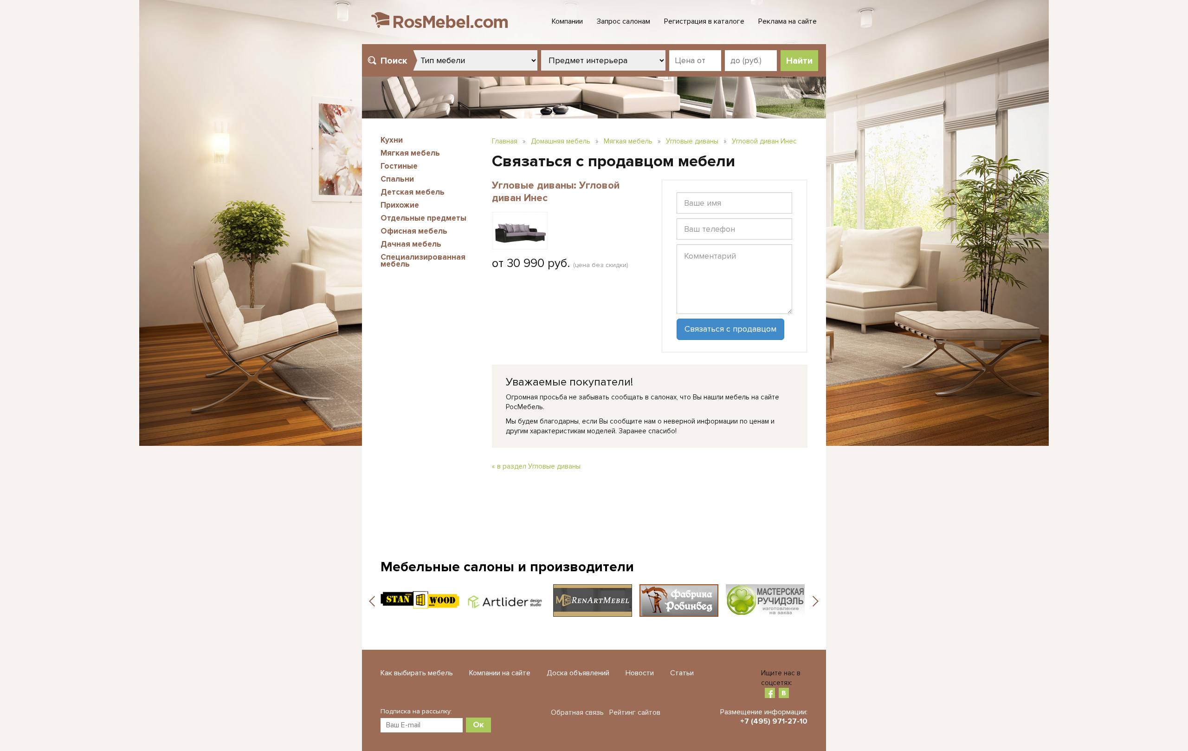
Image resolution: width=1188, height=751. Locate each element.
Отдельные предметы (423, 218)
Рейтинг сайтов (634, 712)
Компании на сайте (499, 673)
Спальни (397, 179)
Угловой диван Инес (764, 141)
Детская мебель (413, 192)
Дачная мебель (411, 244)
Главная (504, 141)
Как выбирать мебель (417, 673)
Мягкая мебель (410, 153)
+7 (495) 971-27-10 (773, 721)
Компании (567, 21)
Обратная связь (577, 712)
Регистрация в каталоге (704, 21)
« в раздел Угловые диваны (536, 466)
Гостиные (399, 166)
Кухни (392, 140)
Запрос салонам (623, 21)
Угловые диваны (692, 141)
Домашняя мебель (560, 141)
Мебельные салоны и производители (507, 566)
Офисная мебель (414, 231)
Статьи (682, 673)
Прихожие (400, 205)
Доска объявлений (578, 673)
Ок (478, 724)
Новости (640, 673)
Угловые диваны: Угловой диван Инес (556, 191)
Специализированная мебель (423, 260)
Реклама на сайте (787, 21)
